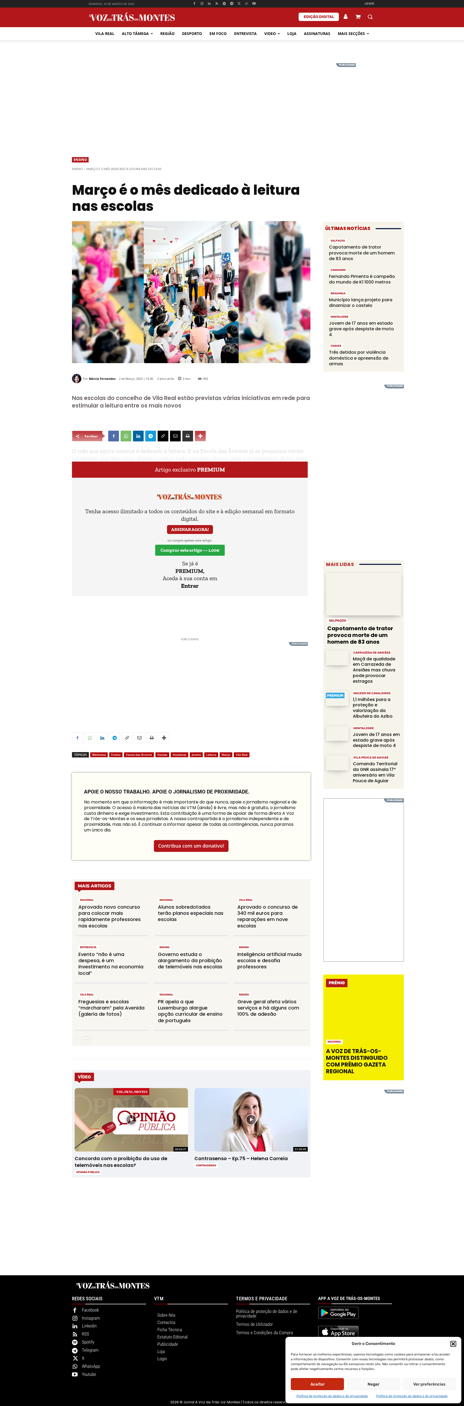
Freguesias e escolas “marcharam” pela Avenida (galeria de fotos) (111, 1008)
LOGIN (369, 3)
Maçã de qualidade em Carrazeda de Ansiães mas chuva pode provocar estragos (374, 670)
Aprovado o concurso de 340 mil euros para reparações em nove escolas (267, 916)
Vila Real (242, 755)
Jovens (196, 755)
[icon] (358, 17)
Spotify (88, 1342)
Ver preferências (429, 1384)
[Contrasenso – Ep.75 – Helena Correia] (250, 1120)
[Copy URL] (163, 436)
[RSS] (217, 4)
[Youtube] (254, 4)
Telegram (90, 1350)
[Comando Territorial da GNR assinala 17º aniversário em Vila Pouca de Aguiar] (337, 763)
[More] (200, 436)
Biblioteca (99, 755)
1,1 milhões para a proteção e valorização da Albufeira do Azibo (373, 707)
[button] (453, 1344)
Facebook (90, 1310)
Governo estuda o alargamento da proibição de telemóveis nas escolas (190, 960)
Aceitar (317, 1384)
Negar (373, 1384)
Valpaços (338, 240)
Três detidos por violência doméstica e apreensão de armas (358, 358)
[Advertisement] (232, 101)
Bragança (338, 293)
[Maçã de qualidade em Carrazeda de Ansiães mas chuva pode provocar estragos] (337, 658)
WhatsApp (91, 1366)
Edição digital (319, 17)
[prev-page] (78, 1039)
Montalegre (339, 316)
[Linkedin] (209, 4)
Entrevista (88, 947)
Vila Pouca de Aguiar (371, 757)
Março (226, 755)
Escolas (162, 755)
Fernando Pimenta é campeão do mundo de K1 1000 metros (362, 279)
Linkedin (89, 1326)
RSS (85, 1334)
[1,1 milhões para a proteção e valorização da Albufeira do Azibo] (337, 698)
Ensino (80, 159)
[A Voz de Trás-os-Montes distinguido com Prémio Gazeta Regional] (364, 1019)
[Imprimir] (187, 436)
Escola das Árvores (139, 755)
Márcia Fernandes (102, 379)
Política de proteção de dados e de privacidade (332, 1396)
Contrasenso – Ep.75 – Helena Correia (241, 1158)
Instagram (91, 1318)
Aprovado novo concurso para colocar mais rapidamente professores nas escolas (109, 916)
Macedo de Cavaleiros (371, 693)
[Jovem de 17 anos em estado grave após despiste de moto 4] (337, 733)
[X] (239, 4)
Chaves (336, 346)
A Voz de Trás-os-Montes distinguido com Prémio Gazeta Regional (357, 1061)
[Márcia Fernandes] (77, 378)
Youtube (89, 1374)
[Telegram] (232, 4)
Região (244, 994)
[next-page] (86, 1039)
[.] (346, 16)
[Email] (175, 436)
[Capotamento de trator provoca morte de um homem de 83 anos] (363, 594)
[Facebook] (194, 4)
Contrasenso (206, 1165)
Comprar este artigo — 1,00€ (190, 550)
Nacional (87, 900)
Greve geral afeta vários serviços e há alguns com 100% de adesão (268, 1008)
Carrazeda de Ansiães (371, 652)
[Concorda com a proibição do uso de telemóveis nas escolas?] (131, 1120)
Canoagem (338, 270)
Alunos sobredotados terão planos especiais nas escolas (190, 913)
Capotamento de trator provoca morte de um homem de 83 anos (362, 253)
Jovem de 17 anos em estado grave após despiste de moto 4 (361, 329)
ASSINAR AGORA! (190, 529)
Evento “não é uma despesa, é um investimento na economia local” (110, 963)
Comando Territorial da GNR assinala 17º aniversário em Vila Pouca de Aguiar (375, 772)
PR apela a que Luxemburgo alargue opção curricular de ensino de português (190, 1011)
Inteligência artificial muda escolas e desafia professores (269, 960)
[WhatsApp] (247, 4)
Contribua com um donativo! (191, 845)
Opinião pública (88, 1172)
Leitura (211, 755)
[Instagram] (202, 4)
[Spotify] (224, 4)
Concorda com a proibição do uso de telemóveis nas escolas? (121, 1161)
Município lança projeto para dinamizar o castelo (360, 303)
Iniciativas (179, 755)
